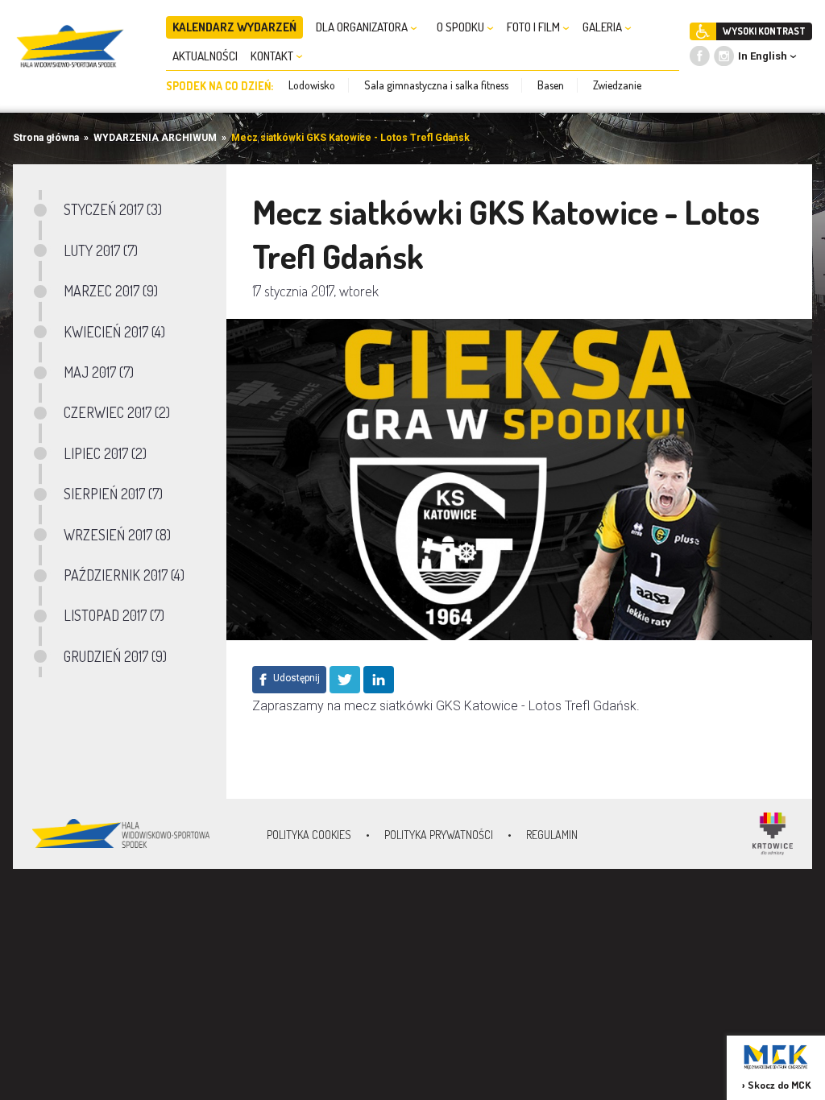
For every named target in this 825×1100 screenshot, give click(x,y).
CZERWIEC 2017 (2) (117, 412)
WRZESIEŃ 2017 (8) (117, 535)
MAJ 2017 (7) (99, 372)
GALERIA (603, 27)
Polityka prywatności (438, 835)
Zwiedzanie (617, 85)
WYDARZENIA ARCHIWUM (155, 137)
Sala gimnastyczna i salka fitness (436, 85)
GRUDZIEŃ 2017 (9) (115, 656)
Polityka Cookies (309, 835)
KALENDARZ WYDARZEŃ (234, 27)
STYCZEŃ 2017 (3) (113, 209)
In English (762, 56)
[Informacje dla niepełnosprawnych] (703, 31)
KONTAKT (273, 56)
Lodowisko (311, 85)
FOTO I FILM (534, 27)
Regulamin (552, 835)
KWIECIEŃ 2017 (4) (114, 332)
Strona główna (46, 137)
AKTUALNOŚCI (205, 56)
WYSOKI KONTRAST (764, 31)
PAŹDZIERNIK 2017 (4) (124, 575)
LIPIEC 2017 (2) (105, 453)
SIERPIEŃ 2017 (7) (113, 493)
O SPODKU (462, 27)
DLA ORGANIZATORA (363, 27)
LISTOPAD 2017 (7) (114, 615)
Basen (550, 85)
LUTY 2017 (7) (101, 250)
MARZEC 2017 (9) (111, 291)
